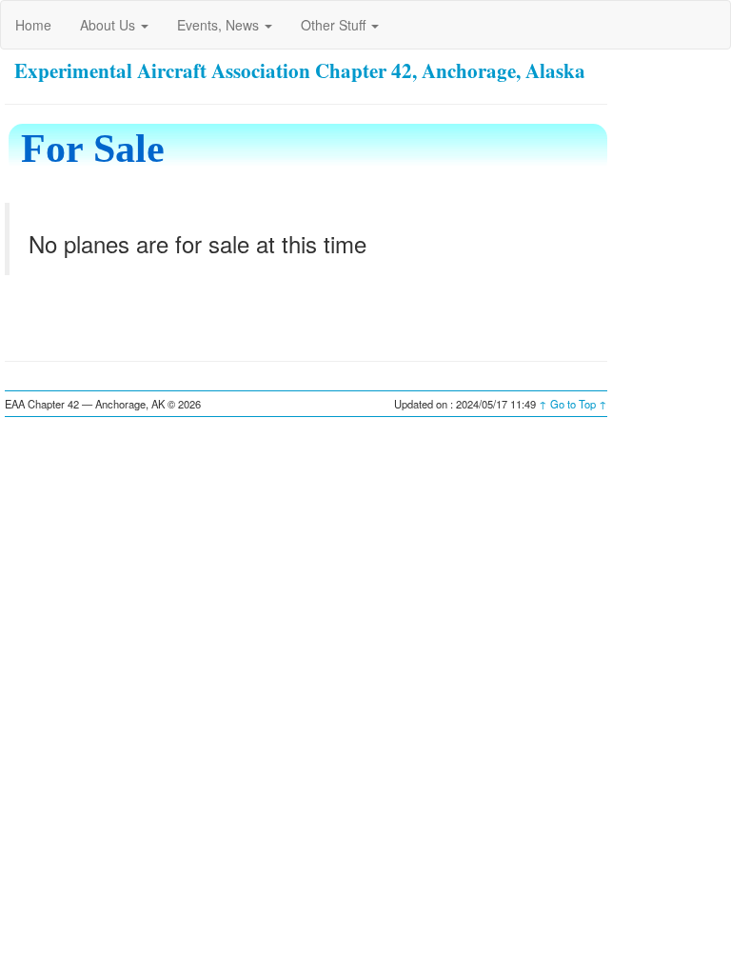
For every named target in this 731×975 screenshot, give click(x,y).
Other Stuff (335, 24)
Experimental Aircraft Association (162, 70)
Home (33, 24)
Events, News (220, 24)
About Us (109, 24)
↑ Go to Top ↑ (573, 403)
